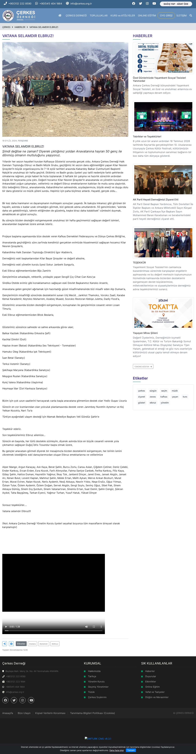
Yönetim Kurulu (96, 681)
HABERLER (20, 27)
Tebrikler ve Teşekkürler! (147, 136)
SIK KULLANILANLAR (156, 663)
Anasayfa (7, 713)
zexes (153, 396)
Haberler (150, 671)
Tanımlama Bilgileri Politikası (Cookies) (92, 713)
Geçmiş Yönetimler (98, 686)
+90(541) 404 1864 (51, 3)
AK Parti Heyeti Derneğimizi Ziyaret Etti (155, 199)
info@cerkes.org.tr (81, 3)
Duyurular (150, 676)
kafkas (163, 396)
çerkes (141, 390)
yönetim (165, 402)
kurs (185, 396)
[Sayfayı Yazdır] (11, 643)
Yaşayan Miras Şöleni (145, 332)
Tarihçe (92, 676)
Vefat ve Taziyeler (155, 692)
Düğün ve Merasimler (157, 697)
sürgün (153, 390)
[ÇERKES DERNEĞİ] (19, 15)
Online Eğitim (152, 686)
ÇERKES (6, 27)
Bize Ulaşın (24, 713)
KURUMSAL (92, 663)
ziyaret (141, 396)
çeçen (175, 396)
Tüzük (91, 692)
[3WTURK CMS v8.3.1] (98, 738)
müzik (175, 390)
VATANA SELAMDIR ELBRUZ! (43, 27)
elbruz (153, 402)
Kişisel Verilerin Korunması (50, 713)
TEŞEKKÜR (139, 262)
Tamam (131, 750)
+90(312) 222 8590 (19, 3)
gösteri (141, 402)
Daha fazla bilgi (116, 750)
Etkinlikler (150, 681)
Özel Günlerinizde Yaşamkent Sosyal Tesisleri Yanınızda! (159, 79)
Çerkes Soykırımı (97, 697)
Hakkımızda (94, 671)
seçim (164, 390)
